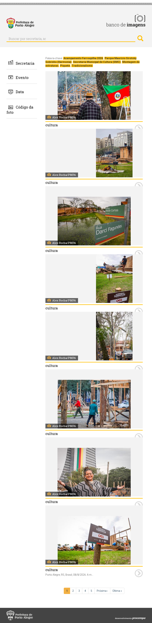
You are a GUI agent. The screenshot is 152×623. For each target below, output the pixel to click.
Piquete (65, 65)
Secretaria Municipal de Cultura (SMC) (96, 61)
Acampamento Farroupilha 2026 (83, 58)
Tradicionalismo (82, 65)
